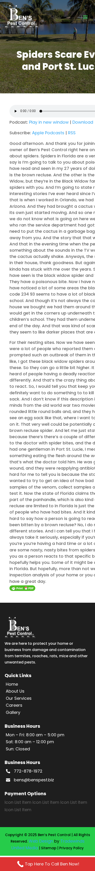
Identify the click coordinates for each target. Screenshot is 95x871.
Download (82, 122)
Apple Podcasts (48, 133)
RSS (72, 133)
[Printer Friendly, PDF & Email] (22, 588)
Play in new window (49, 122)
